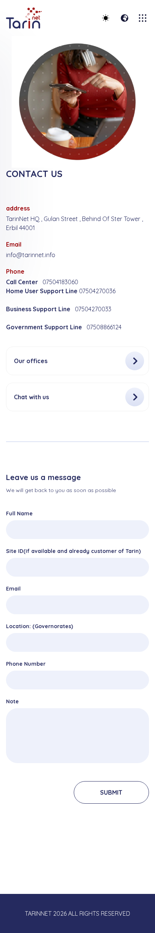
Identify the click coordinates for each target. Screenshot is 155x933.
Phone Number (26, 663)
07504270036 (97, 291)
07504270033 (93, 309)
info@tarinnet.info (30, 255)
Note (12, 701)
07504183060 (60, 282)
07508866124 (104, 327)
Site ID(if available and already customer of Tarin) (73, 551)
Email (13, 588)
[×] (143, 18)
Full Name (19, 513)
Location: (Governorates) (39, 626)
